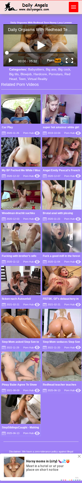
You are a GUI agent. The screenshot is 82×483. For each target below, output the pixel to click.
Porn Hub (31, 133)
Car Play (7, 127)
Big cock (64, 69)
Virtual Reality (37, 79)
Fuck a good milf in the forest (61, 256)
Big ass (51, 69)
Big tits (14, 74)
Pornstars (56, 74)
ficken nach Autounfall (16, 298)
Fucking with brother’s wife (19, 256)
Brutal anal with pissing (58, 213)
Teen (22, 79)
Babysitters (36, 69)
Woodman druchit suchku (18, 213)
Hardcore (40, 74)
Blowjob (26, 74)
